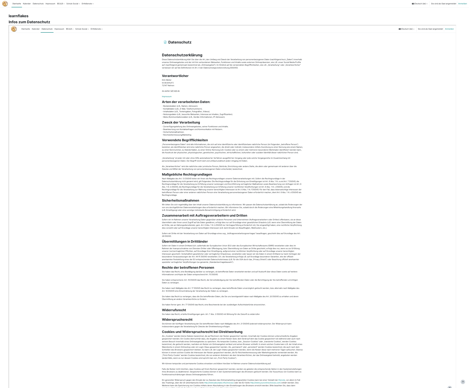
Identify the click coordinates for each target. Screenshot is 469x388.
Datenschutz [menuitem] (38, 3)
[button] (419, 3)
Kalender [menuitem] (27, 3)
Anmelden (462, 3)
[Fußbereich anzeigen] (463, 382)
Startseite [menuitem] (16, 3)
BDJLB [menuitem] (60, 3)
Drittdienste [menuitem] (87, 3)
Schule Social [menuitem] (72, 3)
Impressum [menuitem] (50, 3)
